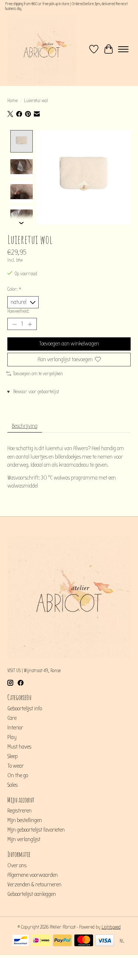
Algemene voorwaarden (32, 875)
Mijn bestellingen (24, 820)
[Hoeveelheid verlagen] (14, 324)
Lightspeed (111, 927)
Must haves (19, 746)
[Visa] (104, 941)
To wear (15, 766)
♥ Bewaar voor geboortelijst (33, 392)
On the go (17, 775)
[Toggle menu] (123, 49)
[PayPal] (62, 941)
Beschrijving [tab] (25, 426)
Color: (14, 289)
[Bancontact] (20, 941)
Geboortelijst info (24, 708)
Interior (15, 727)
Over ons (16, 865)
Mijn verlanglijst (23, 839)
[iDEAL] (41, 941)
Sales (12, 785)
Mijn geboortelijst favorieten (36, 829)
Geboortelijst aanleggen (31, 894)
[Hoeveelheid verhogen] (30, 324)
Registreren (19, 810)
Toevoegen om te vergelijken (38, 374)
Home (12, 101)
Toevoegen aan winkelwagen (69, 343)
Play (12, 737)
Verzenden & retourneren (34, 884)
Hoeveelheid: (18, 311)
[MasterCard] (83, 941)
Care (12, 718)
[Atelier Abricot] (42, 49)
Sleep (12, 756)
